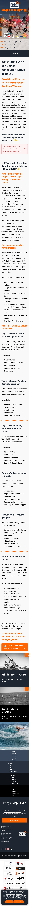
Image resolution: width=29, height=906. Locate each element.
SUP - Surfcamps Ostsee (13, 42)
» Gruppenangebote (9, 855)
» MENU (14, 53)
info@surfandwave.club (5, 841)
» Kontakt (17, 856)
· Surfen (10, 767)
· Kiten (12, 795)
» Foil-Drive (16, 854)
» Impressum (12, 856)
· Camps (14, 756)
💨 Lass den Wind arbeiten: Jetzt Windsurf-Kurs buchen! (14, 647)
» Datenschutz (23, 855)
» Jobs (19, 855)
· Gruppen (14, 758)
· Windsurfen (14, 793)
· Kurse (13, 754)
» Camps (11, 854)
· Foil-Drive (11, 769)
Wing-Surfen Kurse (11, 48)
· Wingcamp (14, 783)
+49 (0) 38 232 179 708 (7, 837)
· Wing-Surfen (12, 771)
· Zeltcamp (13, 781)
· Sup (10, 765)
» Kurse (7, 854)
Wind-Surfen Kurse (11, 45)
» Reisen (15, 855)
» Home (3, 854)
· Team (13, 760)
